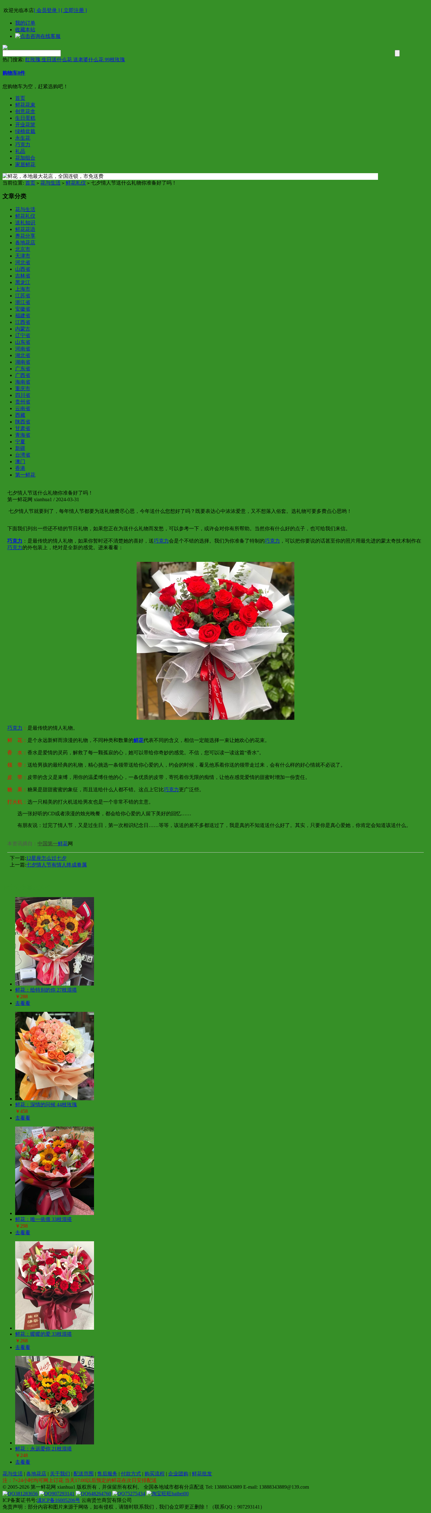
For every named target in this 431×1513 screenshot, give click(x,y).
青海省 (22, 435)
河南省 (22, 348)
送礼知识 (25, 222)
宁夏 (20, 441)
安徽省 (22, 309)
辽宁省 (22, 335)
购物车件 (14, 73)
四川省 (22, 395)
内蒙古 (22, 328)
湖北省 (22, 355)
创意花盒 (25, 111)
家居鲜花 (25, 164)
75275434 (135, 1493)
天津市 (22, 255)
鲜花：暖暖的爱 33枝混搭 (43, 1334)
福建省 (22, 315)
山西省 (22, 269)
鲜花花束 (25, 104)
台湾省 (22, 455)
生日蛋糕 (25, 118)
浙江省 (22, 302)
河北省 (22, 262)
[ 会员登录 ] (47, 10)
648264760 (99, 1493)
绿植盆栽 (25, 131)
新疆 (20, 448)
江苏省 (22, 295)
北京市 (22, 249)
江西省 (22, 322)
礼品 (20, 151)
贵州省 (22, 401)
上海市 (22, 289)
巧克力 (22, 144)
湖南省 (22, 362)
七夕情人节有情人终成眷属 (56, 864)
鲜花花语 (25, 229)
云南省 (22, 408)
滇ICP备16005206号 (58, 1500)
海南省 (22, 382)
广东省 (22, 368)
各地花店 (25, 242)
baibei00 (180, 1493)
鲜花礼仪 (76, 182)
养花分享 (25, 236)
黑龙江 (22, 282)
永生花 (22, 138)
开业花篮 (25, 124)
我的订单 (25, 23)
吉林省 (22, 275)
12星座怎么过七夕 (46, 858)
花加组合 (25, 158)
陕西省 (22, 421)
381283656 (26, 1493)
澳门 (20, 461)
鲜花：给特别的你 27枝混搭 (46, 990)
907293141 (63, 1493)
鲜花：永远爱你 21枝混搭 (43, 1448)
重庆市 (22, 388)
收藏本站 (25, 29)
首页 (20, 98)
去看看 (22, 1003)
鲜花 (63, 843)
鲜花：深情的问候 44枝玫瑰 (46, 1104)
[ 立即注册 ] (74, 10)
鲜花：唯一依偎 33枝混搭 (43, 1219)
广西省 (22, 375)
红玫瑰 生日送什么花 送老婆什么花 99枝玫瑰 (75, 59)
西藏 (20, 415)
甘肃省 (22, 428)
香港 (20, 468)
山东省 (22, 342)
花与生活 (50, 182)
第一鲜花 (25, 474)
